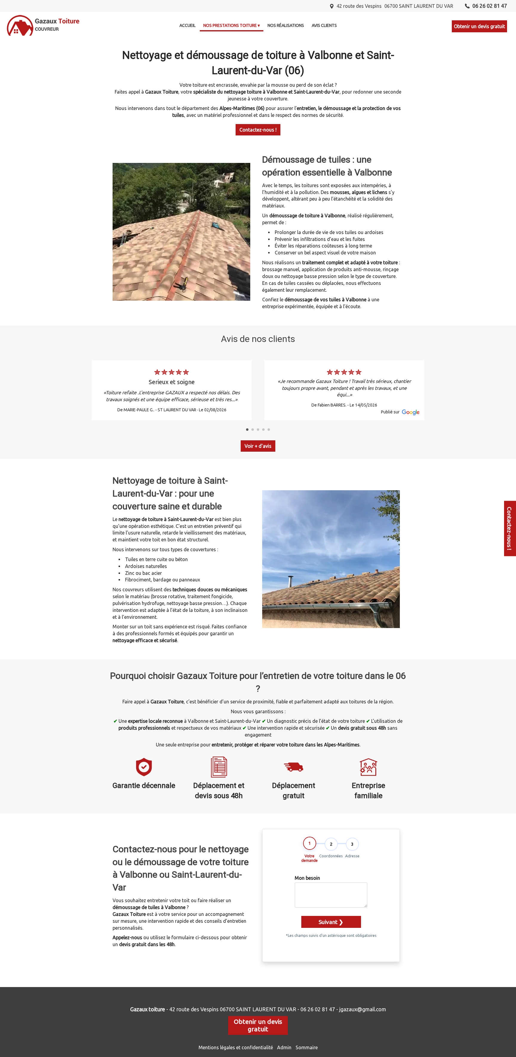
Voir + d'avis (258, 446)
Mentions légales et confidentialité (236, 1047)
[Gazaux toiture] (43, 25)
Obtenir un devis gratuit (479, 26)
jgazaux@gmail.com (362, 1009)
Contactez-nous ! (258, 129)
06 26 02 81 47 (317, 1009)
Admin (284, 1047)
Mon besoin (307, 878)
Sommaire (307, 1047)
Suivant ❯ (331, 922)
